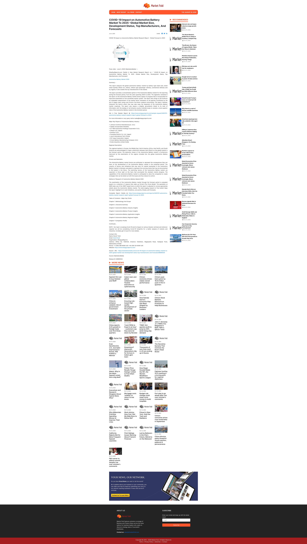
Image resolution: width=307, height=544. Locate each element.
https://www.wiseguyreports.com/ (125, 247)
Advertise (158, 542)
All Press (130, 12)
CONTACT (139, 12)
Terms (141, 542)
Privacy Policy (149, 542)
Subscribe (176, 525)
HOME (113, 12)
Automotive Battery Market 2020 (119, 79)
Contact (164, 542)
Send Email (116, 238)
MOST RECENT (121, 12)
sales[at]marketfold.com (131, 532)
